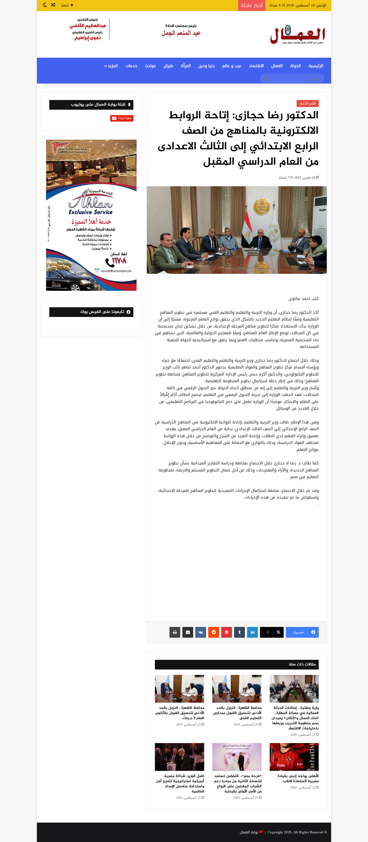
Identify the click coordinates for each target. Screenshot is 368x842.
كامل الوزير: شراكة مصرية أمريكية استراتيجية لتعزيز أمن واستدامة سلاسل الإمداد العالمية (180, 784)
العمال (277, 66)
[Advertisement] (237, 567)
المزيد (112, 66)
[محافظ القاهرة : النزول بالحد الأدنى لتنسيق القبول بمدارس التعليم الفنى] (237, 689)
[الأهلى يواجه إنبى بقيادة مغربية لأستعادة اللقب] (294, 757)
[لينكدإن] (252, 632)
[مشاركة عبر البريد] (187, 632)
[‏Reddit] (213, 632)
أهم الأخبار (308, 103)
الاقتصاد (256, 66)
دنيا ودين (206, 66)
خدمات (131, 66)
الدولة (295, 66)
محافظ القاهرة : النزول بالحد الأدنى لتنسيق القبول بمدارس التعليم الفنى (237, 713)
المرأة (186, 66)
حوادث (150, 66)
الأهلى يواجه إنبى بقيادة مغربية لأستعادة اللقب (298, 778)
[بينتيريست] (226, 632)
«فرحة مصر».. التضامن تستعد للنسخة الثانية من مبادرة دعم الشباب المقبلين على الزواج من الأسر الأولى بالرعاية (238, 784)
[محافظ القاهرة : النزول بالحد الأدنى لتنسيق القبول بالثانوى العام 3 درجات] (179, 689)
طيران (168, 66)
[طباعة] (174, 632)
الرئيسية (315, 66)
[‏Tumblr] (239, 632)
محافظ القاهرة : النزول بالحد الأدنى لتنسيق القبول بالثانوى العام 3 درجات (179, 713)
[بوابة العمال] (298, 34)
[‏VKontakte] (200, 632)
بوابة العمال (249, 832)
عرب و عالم (231, 66)
